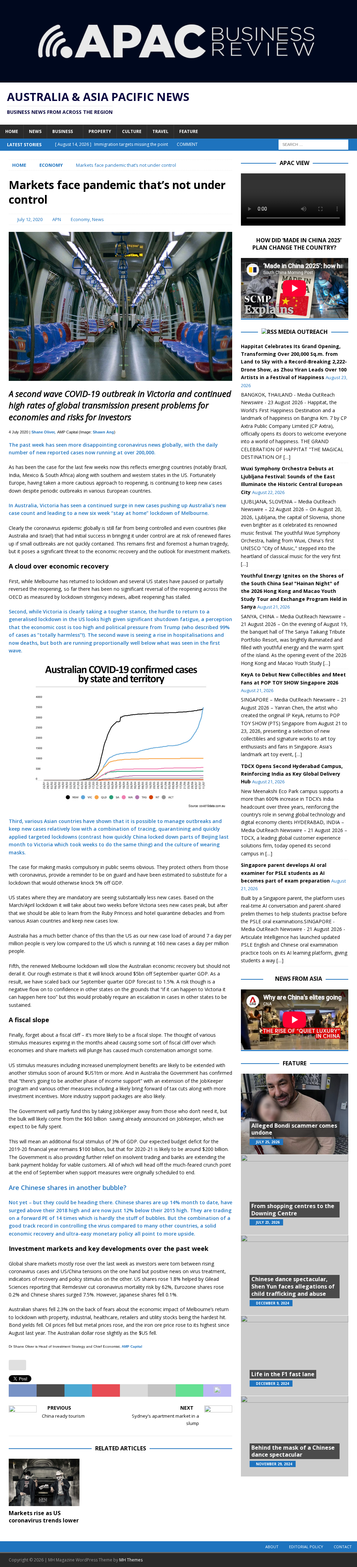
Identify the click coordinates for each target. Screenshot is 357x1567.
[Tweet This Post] (50, 1390)
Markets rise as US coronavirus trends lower (44, 1516)
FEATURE (294, 1063)
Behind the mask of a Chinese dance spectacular (293, 1451)
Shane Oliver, (43, 432)
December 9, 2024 (272, 1303)
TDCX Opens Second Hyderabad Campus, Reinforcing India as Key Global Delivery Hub (292, 774)
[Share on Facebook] (23, 1390)
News (35, 131)
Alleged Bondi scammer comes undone (294, 1129)
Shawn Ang (103, 432)
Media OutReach (303, 332)
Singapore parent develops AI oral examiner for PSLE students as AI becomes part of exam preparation (285, 873)
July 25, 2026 (268, 1141)
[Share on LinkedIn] (78, 1390)
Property (100, 131)
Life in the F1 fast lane (282, 1374)
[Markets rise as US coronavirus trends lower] (44, 1482)
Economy (80, 219)
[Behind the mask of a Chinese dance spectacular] (294, 1436)
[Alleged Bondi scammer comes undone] (294, 1114)
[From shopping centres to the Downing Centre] (294, 1194)
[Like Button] (17, 1365)
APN (56, 219)
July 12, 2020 (30, 219)
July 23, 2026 (268, 1222)
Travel (160, 131)
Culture (132, 131)
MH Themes (131, 1560)
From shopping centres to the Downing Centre (292, 1209)
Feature (188, 131)
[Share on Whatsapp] (190, 1390)
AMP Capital (132, 1346)
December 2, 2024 (272, 1383)
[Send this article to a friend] (134, 1390)
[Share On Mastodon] (217, 1390)
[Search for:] (313, 144)
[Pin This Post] (106, 1390)
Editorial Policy (306, 1546)
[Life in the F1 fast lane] (294, 1355)
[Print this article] (162, 1390)
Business (62, 131)
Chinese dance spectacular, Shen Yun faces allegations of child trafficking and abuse (293, 1286)
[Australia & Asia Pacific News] (178, 78)
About (272, 1546)
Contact (343, 1546)
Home (11, 131)
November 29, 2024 (274, 1464)
